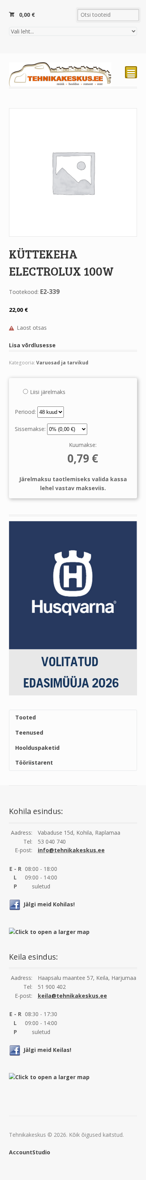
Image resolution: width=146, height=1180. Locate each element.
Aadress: (21, 832)
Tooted (25, 717)
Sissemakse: (31, 429)
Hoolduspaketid (37, 747)
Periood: (26, 411)
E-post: (23, 850)
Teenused (29, 732)
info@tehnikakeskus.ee (71, 850)
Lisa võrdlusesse (32, 345)
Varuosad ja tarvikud (62, 362)
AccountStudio (29, 1152)
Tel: (27, 841)
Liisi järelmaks (47, 392)
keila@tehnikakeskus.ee (72, 995)
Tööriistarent (34, 762)
